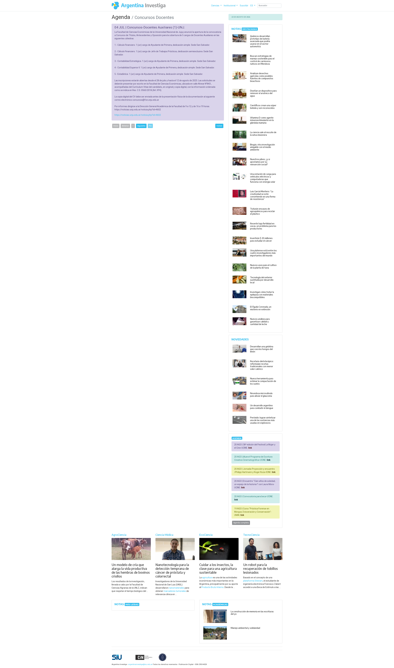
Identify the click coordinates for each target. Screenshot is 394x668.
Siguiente (141, 126)
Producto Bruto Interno (212, 587)
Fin (150, 126)
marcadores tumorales (175, 591)
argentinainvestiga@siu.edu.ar (139, 664)
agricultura (207, 577)
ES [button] (251, 5)
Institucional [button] (230, 5)
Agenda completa (241, 523)
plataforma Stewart (253, 581)
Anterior (125, 126)
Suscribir (244, 5)
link (250, 448)
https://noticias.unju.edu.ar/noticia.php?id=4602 (138, 115)
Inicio (115, 126)
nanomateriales (176, 588)
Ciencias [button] (215, 5)
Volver (219, 126)
